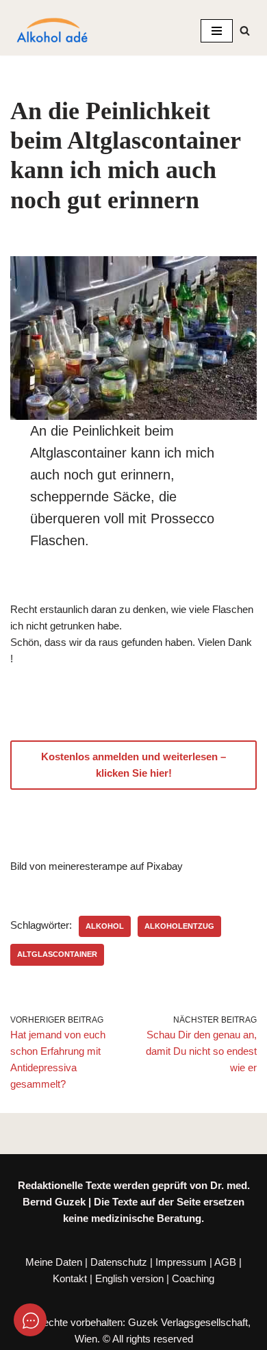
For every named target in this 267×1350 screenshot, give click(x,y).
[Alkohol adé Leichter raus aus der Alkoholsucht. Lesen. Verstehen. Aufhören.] (51, 31)
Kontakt (70, 1278)
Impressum (181, 1262)
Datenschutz (118, 1262)
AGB (225, 1262)
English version (129, 1278)
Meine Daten (53, 1262)
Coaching (193, 1278)
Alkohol (105, 926)
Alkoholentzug (179, 926)
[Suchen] (245, 30)
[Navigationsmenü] (217, 30)
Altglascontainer (57, 954)
